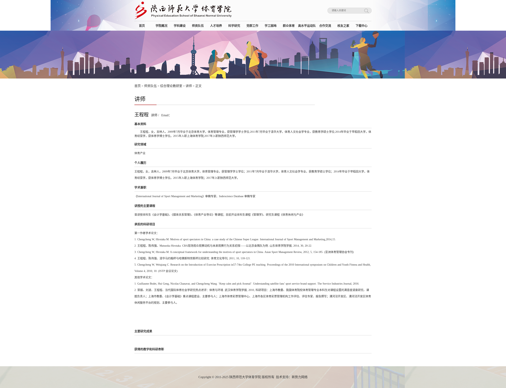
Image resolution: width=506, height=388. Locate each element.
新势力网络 (300, 377)
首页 (137, 86)
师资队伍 (150, 86)
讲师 (189, 86)
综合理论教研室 (171, 86)
